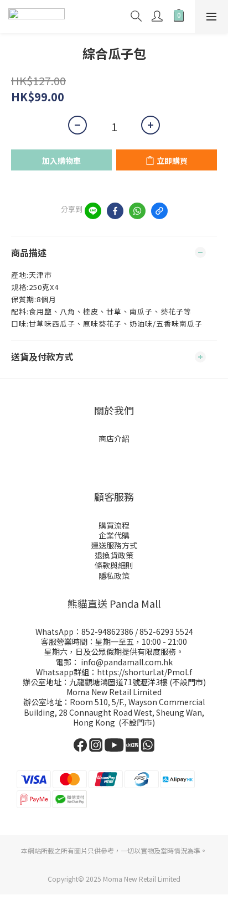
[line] (93, 211)
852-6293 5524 (166, 631)
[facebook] (115, 211)
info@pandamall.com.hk (127, 662)
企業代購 (114, 535)
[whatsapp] (137, 211)
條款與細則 (114, 565)
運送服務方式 (114, 545)
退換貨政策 (114, 555)
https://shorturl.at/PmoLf (144, 671)
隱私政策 (114, 575)
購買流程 (114, 525)
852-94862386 (107, 631)
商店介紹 (114, 438)
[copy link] (159, 211)
